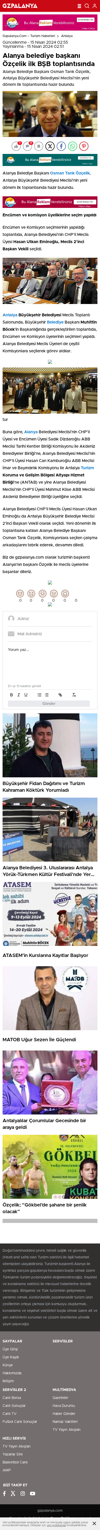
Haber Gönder (64, 1414)
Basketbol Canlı (15, 1462)
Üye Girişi (10, 1349)
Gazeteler (60, 1398)
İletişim (8, 1381)
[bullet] (46, 695)
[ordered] (39, 695)
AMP (7, 1470)
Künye (8, 1365)
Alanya (31, 432)
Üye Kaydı (11, 1357)
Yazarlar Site (13, 1454)
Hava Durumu (64, 1406)
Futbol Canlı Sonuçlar (20, 1422)
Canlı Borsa (12, 1398)
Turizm (87, 468)
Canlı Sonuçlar (14, 1406)
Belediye (55, 322)
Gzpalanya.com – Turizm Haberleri (29, 36)
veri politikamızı (56, 1525)
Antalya (67, 36)
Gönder (49, 704)
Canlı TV (9, 1414)
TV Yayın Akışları (67, 1430)
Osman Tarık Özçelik (70, 173)
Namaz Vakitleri (65, 1422)
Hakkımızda (12, 1373)
